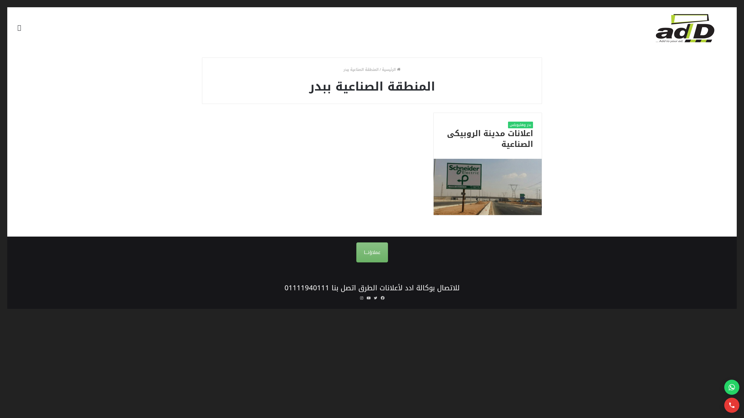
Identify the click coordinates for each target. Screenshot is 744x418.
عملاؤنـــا (372, 252)
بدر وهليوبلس (520, 125)
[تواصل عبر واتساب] (731, 387)
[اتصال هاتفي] (731, 405)
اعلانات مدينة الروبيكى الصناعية (490, 139)
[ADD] (688, 28)
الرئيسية (389, 69)
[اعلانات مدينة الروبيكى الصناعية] (488, 187)
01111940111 (307, 288)
